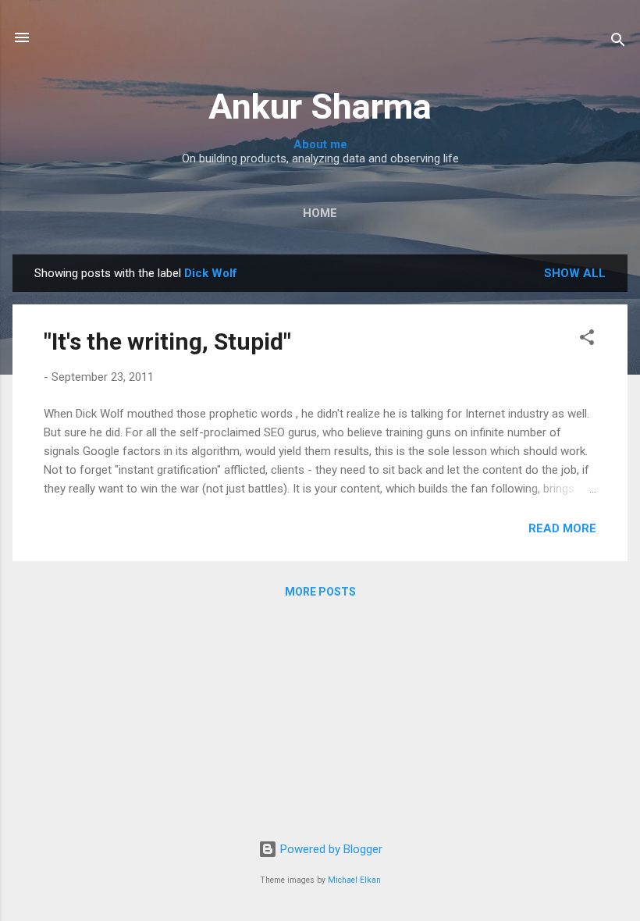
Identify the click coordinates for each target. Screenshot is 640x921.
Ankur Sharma (320, 106)
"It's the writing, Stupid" (167, 341)
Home (320, 213)
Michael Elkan (354, 880)
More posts (320, 591)
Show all (575, 273)
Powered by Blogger (329, 849)
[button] (587, 340)
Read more (562, 528)
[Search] (618, 42)
